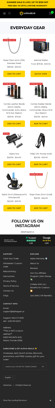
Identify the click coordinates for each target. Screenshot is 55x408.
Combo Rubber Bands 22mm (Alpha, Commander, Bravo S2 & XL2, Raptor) (41, 108)
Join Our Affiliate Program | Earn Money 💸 (40, 276)
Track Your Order (11, 258)
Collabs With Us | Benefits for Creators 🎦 (40, 287)
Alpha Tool (14, 154)
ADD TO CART (14, 74)
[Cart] (50, 13)
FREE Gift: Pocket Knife (41, 154)
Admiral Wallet (41, 60)
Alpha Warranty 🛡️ (38, 258)
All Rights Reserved (23, 385)
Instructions (8, 276)
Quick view (41, 74)
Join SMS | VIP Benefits (41, 295)
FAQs (5, 295)
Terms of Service (11, 286)
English (8, 377)
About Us (34, 263)
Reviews (34, 268)
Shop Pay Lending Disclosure (15, 400)
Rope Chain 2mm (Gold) (41, 194)
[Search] (9, 13)
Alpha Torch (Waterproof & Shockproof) (14, 196)
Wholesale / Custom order (12, 265)
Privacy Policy (9, 281)
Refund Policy (9, 271)
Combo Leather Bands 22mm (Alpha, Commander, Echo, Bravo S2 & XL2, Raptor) (14, 108)
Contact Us (8, 291)
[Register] (43, 366)
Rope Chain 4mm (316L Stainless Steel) (14, 61)
